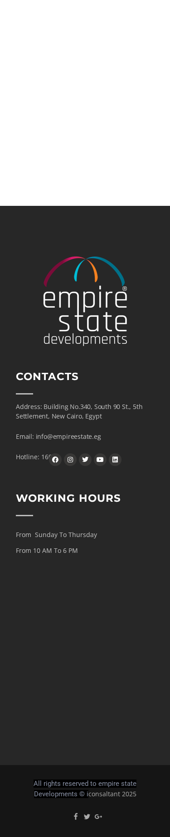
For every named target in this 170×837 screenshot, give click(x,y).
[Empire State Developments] (79, 24)
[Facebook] (55, 459)
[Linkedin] (115, 459)
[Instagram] (70, 459)
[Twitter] (85, 459)
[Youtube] (100, 459)
